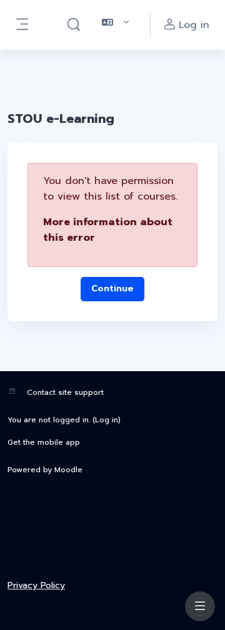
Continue (112, 288)
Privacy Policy (36, 585)
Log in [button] (194, 24)
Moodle (68, 469)
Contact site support (65, 392)
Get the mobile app (44, 442)
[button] (73, 25)
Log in (106, 419)
